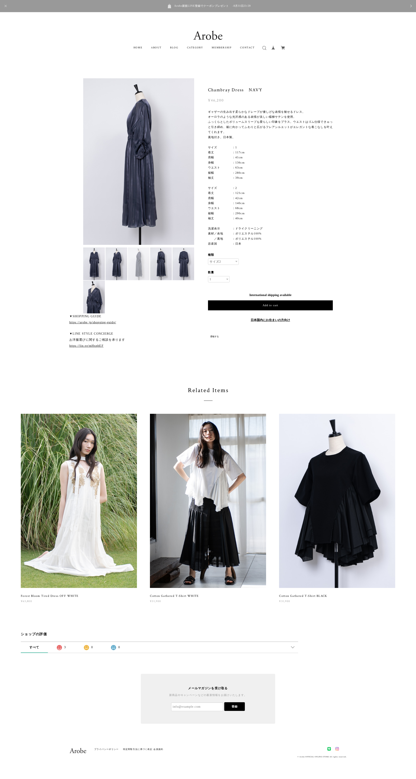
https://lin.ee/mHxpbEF (86, 345)
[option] (138, 161)
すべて (34, 647)
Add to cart (270, 305)
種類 (211, 254)
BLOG (174, 47)
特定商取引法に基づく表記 (137, 749)
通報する (214, 336)
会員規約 (158, 749)
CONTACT (247, 47)
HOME (137, 47)
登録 (235, 706)
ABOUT (156, 47)
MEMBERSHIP (221, 47)
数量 (211, 272)
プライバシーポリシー (106, 749)
